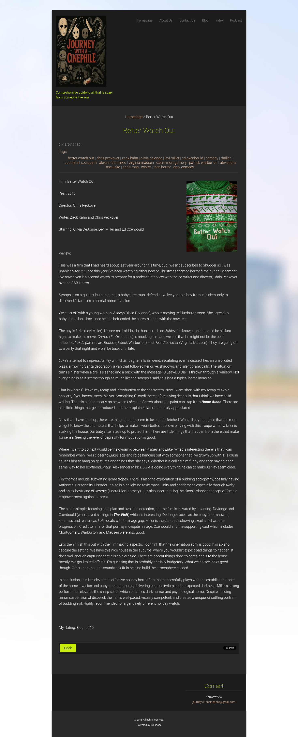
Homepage (134, 117)
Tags (63, 152)
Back (68, 648)
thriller (226, 158)
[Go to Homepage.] (86, 52)
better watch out (81, 158)
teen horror (162, 167)
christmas (131, 167)
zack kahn (130, 158)
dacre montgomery (171, 163)
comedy (212, 158)
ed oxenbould (192, 158)
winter (146, 167)
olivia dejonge (151, 158)
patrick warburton (203, 163)
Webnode (156, 724)
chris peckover (107, 158)
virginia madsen (141, 163)
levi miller (172, 158)
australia (71, 163)
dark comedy (183, 167)
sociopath (89, 163)
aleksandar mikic (112, 163)
